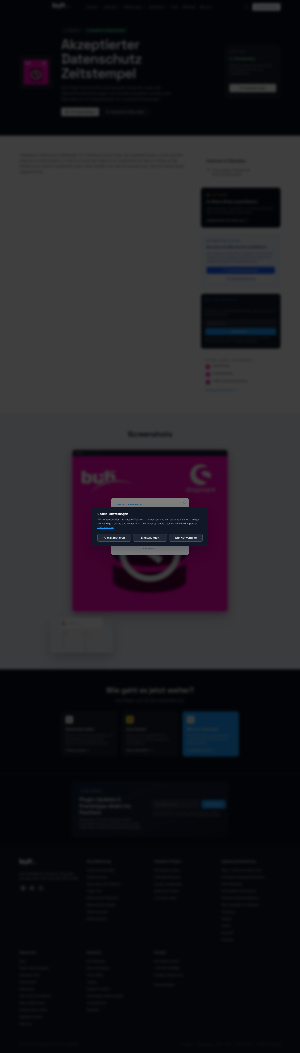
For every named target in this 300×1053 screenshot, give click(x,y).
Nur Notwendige (186, 537)
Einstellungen (150, 537)
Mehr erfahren (105, 527)
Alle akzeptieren (114, 537)
